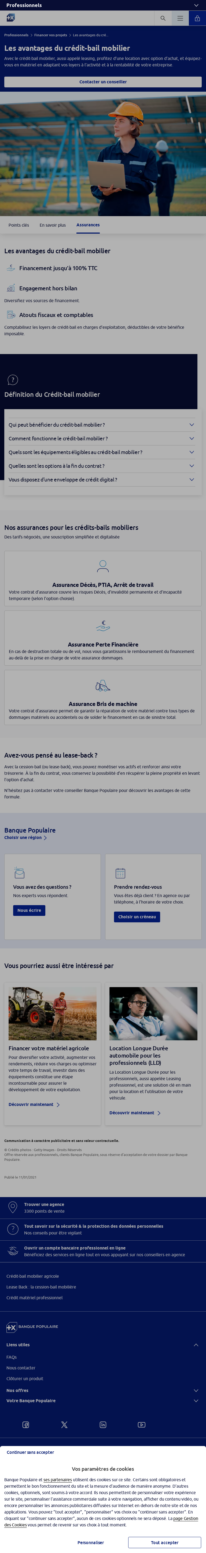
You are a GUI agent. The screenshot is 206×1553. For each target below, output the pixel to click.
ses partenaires (57, 1479)
